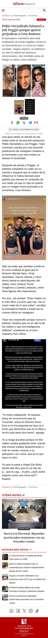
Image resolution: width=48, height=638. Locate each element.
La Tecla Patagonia (18, 16)
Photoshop (33, 16)
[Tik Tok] (37, 611)
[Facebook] (18, 611)
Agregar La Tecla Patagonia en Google (26, 129)
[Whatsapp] (11, 611)
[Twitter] (24, 611)
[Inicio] (24, 3)
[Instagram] (31, 611)
